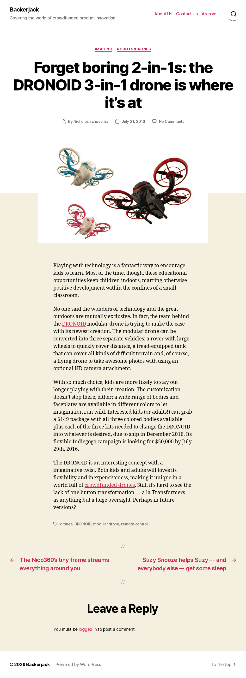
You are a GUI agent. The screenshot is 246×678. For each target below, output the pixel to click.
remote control (134, 524)
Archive (209, 13)
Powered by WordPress (78, 664)
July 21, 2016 (133, 121)
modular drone (106, 524)
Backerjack (24, 9)
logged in (88, 629)
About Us (163, 13)
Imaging (103, 49)
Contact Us (187, 13)
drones (66, 524)
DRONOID (74, 324)
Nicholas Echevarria (91, 121)
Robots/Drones (134, 49)
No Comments (171, 121)
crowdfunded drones (110, 485)
